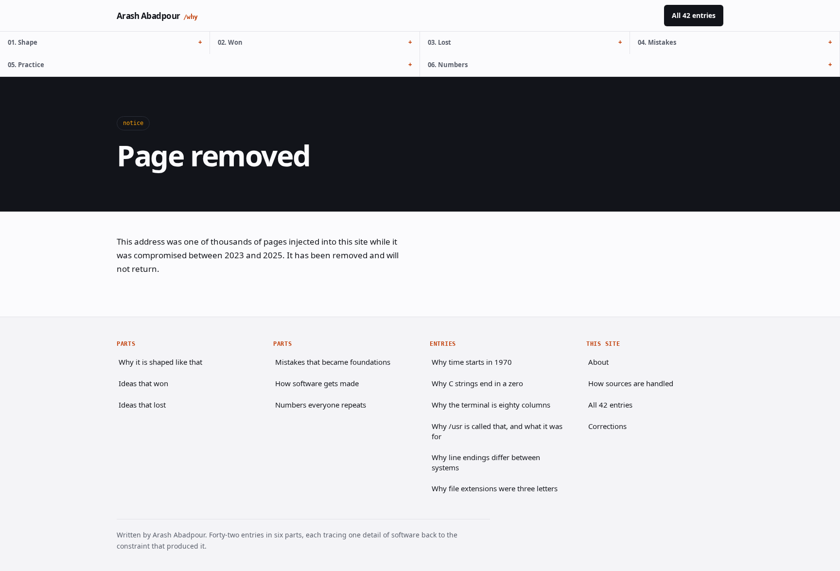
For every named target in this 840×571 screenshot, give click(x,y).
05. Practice (26, 64)
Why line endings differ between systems (486, 462)
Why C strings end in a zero (477, 383)
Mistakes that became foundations (332, 362)
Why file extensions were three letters (495, 488)
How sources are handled (630, 383)
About (598, 362)
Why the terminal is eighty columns (491, 405)
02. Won (230, 42)
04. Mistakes (657, 42)
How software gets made (317, 383)
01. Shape (22, 42)
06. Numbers (448, 64)
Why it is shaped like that (160, 362)
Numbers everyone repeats (320, 405)
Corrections (607, 426)
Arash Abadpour (157, 16)
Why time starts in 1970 (472, 362)
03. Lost (439, 42)
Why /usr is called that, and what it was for (497, 431)
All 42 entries (694, 15)
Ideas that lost (142, 405)
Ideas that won (143, 383)
